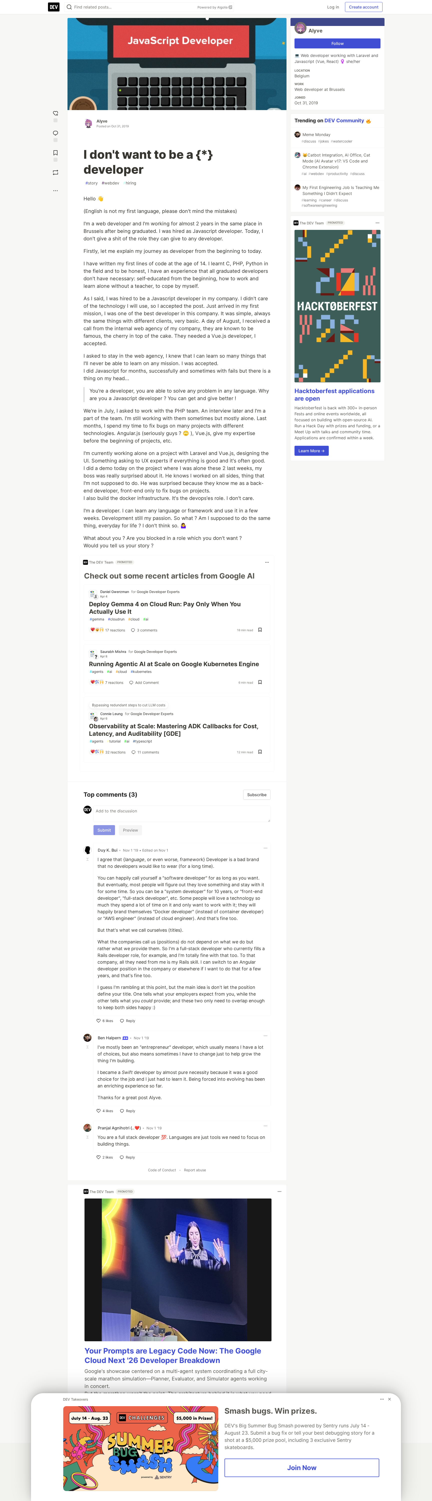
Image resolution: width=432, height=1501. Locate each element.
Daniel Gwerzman (114, 592)
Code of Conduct (162, 1170)
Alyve (102, 121)
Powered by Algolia (213, 7)
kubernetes (141, 671)
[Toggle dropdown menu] (267, 562)
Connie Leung (111, 714)
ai (145, 619)
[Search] (69, 7)
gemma (97, 619)
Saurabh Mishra (113, 651)
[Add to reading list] (56, 155)
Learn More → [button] (311, 450)
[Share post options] (55, 191)
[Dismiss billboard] (389, 1399)
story (92, 182)
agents (96, 671)
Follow (338, 43)
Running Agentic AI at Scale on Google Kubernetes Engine (174, 664)
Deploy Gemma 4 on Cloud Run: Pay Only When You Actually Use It (165, 607)
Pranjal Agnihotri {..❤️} (119, 1127)
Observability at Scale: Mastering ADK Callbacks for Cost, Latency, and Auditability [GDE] (173, 730)
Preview (130, 830)
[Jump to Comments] (56, 136)
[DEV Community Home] (54, 7)
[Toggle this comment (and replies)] (88, 859)
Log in (333, 6)
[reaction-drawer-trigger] (55, 116)
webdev (110, 182)
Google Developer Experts (158, 592)
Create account (363, 6)
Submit (104, 830)
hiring (129, 182)
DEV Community (344, 121)
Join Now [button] (301, 1468)
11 (148, 752)
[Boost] (56, 172)
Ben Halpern (110, 1037)
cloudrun (116, 619)
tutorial (113, 741)
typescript (142, 741)
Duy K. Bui (108, 850)
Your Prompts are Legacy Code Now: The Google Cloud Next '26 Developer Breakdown (172, 1355)
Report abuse (195, 1170)
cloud (134, 619)
